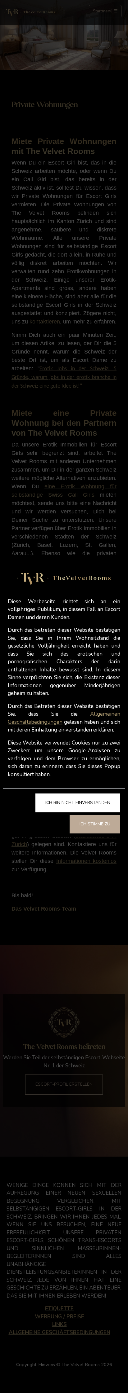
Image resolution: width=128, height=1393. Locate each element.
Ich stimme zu (95, 824)
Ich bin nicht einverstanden (77, 803)
